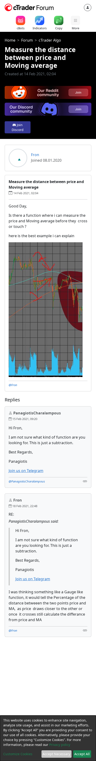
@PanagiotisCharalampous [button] (27, 481)
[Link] (85, 481)
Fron (35, 154)
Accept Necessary (56, 754)
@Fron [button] (13, 385)
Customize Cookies (17, 754)
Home (10, 40)
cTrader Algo (50, 40)
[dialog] (48, 738)
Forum (27, 40)
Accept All (82, 754)
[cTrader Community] (29, 7)
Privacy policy (59, 744)
